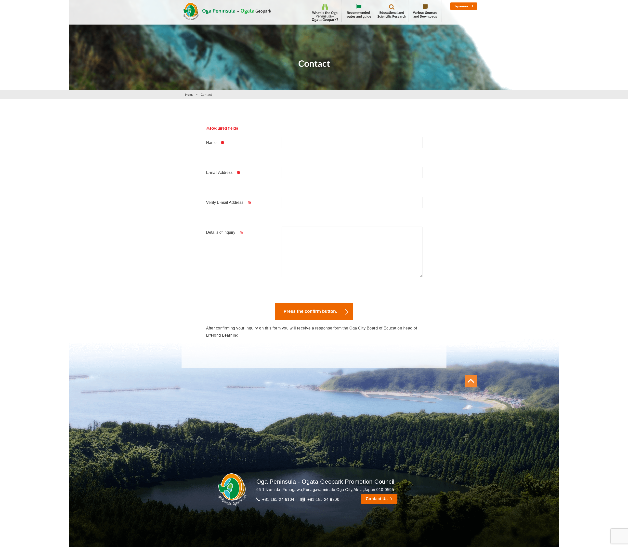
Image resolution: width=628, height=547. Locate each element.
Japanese (461, 6)
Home (189, 94)
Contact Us (377, 499)
